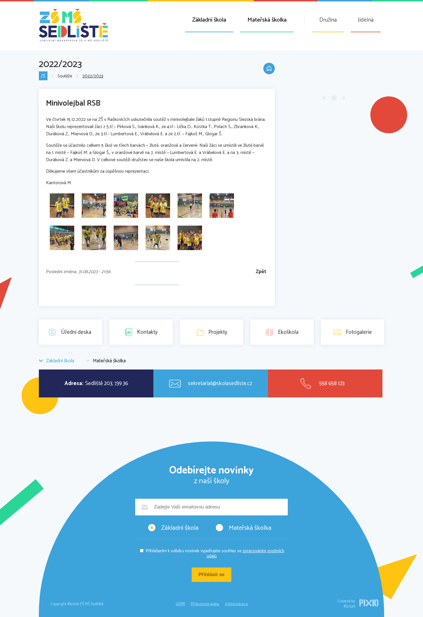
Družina (328, 20)
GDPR (180, 604)
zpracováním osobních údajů (246, 553)
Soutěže (65, 76)
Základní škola (209, 20)
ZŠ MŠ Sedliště (73, 25)
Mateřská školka (267, 20)
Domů (269, 68)
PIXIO (368, 602)
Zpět (261, 272)
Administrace (236, 604)
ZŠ (43, 76)
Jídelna (366, 20)
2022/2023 (92, 76)
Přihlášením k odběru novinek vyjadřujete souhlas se (215, 553)
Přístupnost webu (205, 604)
